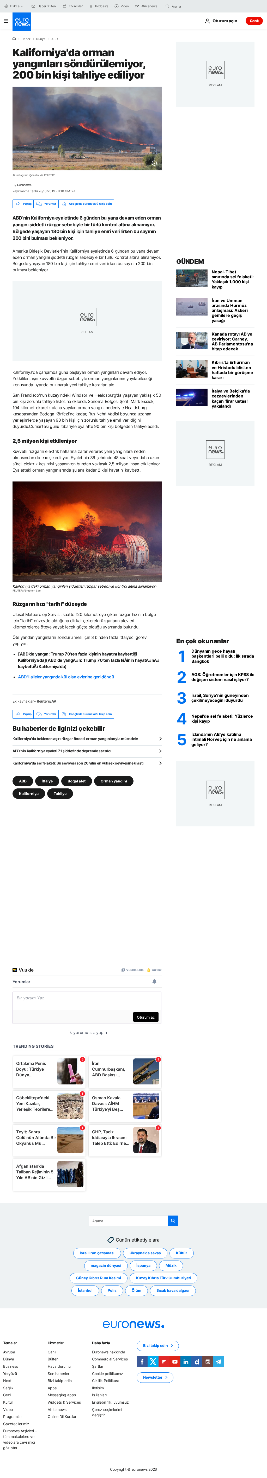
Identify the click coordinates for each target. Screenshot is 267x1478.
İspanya (143, 1265)
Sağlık (8, 1388)
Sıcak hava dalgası (172, 1290)
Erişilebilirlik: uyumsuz (110, 1402)
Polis (112, 1290)
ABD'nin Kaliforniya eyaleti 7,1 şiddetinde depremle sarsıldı (62, 751)
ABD (54, 39)
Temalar (10, 1343)
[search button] (167, 6)
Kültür (181, 1253)
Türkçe (15, 6)
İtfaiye (47, 781)
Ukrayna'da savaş (145, 1253)
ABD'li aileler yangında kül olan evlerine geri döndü (66, 676)
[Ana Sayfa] (14, 39)
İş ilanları (99, 1395)
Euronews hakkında (108, 1352)
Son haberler (58, 1373)
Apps (52, 1388)
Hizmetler (56, 1343)
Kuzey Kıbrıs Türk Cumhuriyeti (163, 1278)
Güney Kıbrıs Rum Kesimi (98, 1278)
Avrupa (9, 1352)
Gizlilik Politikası (105, 1380)
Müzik (171, 1265)
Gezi (7, 1395)
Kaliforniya (29, 793)
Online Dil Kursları (62, 1416)
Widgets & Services (64, 1402)
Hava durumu (59, 1366)
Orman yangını (114, 781)
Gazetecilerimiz (16, 1424)
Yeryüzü (10, 1373)
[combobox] (193, 6)
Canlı (254, 20)
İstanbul (85, 1290)
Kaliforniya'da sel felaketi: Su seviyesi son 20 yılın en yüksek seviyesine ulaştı (78, 763)
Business (10, 1366)
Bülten (53, 1359)
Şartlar (97, 1366)
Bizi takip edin (60, 1380)
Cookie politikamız (107, 1373)
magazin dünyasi (106, 1265)
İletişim (98, 1388)
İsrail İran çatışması (97, 1253)
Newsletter (152, 1377)
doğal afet (77, 781)
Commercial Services (110, 1359)
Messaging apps (62, 1395)
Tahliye (60, 793)
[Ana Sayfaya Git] (22, 21)
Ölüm (136, 1290)
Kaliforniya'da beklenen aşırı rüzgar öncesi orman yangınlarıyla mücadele (75, 738)
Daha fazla (101, 1343)
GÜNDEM (190, 261)
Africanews (57, 1409)
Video (8, 1409)
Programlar (12, 1416)
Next (7, 1380)
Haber (25, 39)
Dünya (41, 39)
